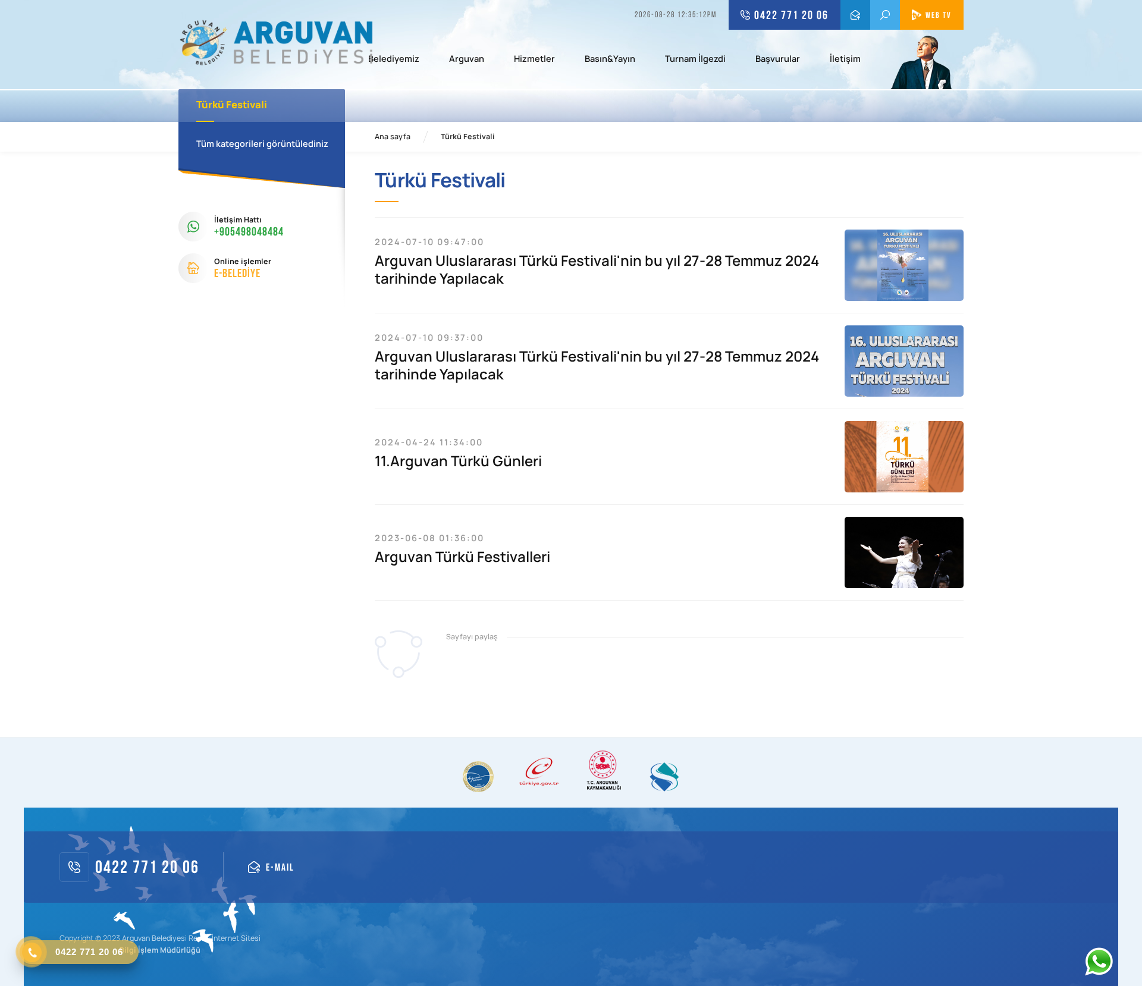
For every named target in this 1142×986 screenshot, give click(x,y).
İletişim (845, 59)
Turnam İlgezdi (695, 59)
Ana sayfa (392, 136)
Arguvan (466, 59)
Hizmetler (534, 59)
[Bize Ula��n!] (1098, 961)
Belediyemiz (393, 59)
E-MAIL (855, 15)
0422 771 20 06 (791, 14)
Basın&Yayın (610, 59)
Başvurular (777, 59)
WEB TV (938, 15)
